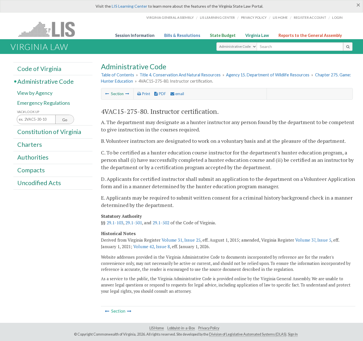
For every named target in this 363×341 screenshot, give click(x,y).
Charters (29, 144)
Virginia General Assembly (170, 17)
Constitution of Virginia (49, 131)
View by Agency (34, 93)
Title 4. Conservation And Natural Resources (180, 74)
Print (145, 93)
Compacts (31, 170)
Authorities (32, 157)
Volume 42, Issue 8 (151, 246)
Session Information (135, 35)
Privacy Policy (254, 17)
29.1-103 (115, 222)
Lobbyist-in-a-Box (181, 328)
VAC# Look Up (28, 112)
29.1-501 (133, 222)
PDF (162, 93)
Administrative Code (45, 81)
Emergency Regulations (43, 103)
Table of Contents (117, 74)
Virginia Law (257, 35)
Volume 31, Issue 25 (181, 240)
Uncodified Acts (39, 183)
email (179, 93)
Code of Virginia (39, 68)
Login (337, 17)
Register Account (310, 17)
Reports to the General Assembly (310, 35)
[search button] (348, 46)
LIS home (280, 17)
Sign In (293, 334)
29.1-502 (161, 222)
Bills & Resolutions (182, 35)
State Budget (223, 35)
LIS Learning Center (129, 6)
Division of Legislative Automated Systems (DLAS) (247, 334)
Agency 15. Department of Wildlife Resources (267, 74)
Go (64, 120)
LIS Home (156, 328)
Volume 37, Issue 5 (313, 240)
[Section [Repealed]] (107, 93)
